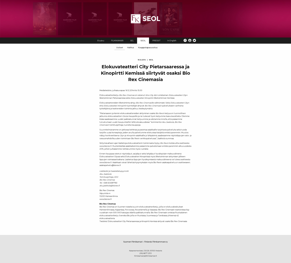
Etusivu (100, 41)
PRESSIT (156, 41)
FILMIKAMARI (117, 41)
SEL (132, 41)
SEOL (143, 41)
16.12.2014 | (145, 60)
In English (171, 41)
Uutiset (119, 47)
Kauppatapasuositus (148, 47)
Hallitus (130, 47)
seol (151, 60)
